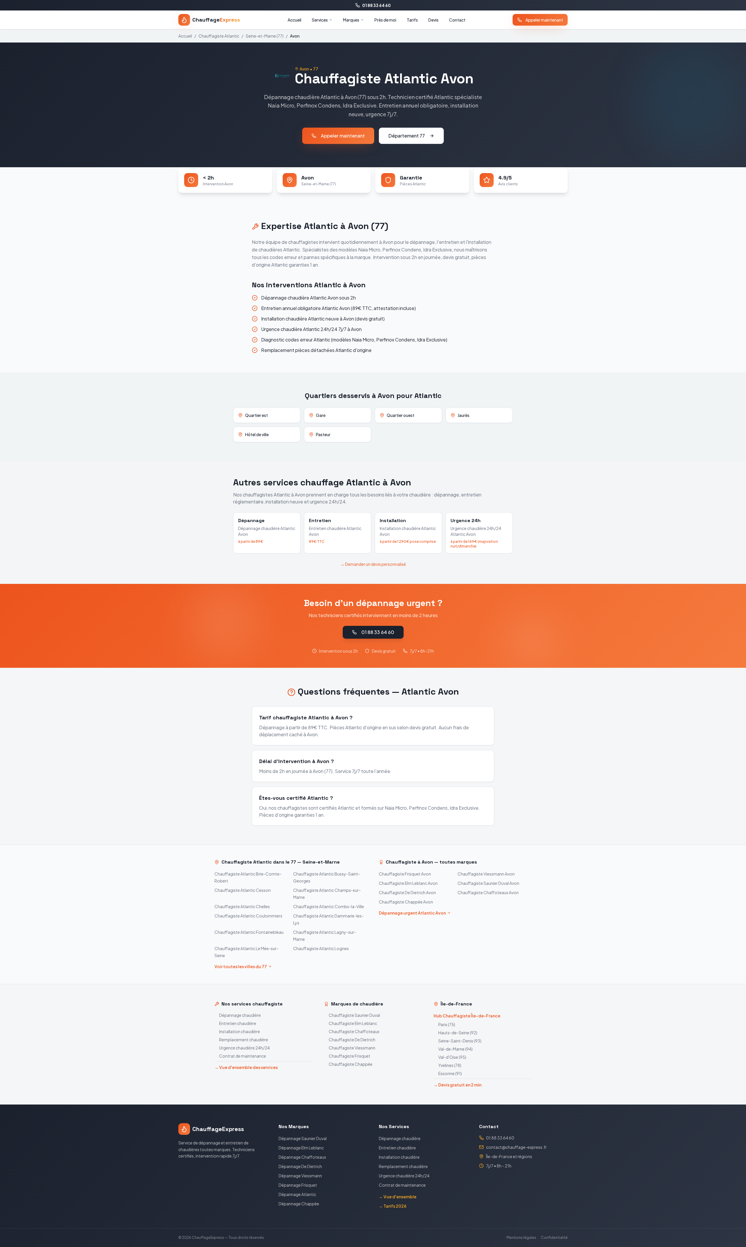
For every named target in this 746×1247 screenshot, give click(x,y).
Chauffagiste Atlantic (218, 35)
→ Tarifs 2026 (393, 1206)
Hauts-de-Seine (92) (457, 1032)
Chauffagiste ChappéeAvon (406, 901)
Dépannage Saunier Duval (303, 1138)
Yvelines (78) (449, 1065)
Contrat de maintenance (242, 1055)
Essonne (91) (450, 1073)
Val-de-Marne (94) (455, 1049)
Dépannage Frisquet (298, 1185)
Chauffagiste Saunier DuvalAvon (488, 883)
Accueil (294, 19)
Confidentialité (554, 1237)
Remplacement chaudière (243, 1039)
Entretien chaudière (237, 1023)
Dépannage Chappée (299, 1203)
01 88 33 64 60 (376, 5)
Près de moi (385, 19)
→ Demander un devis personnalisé (373, 564)
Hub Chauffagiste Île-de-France (467, 1015)
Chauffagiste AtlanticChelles (242, 906)
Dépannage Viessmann (300, 1175)
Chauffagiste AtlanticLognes (321, 948)
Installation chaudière (239, 1031)
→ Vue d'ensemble (397, 1196)
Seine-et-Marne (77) (265, 35)
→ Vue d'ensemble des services (246, 1067)
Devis (433, 19)
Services (320, 19)
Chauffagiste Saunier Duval (354, 1015)
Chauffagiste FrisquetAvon (405, 873)
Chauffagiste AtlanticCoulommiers (248, 915)
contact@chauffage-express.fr (516, 1147)
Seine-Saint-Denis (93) (459, 1040)
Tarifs (412, 19)
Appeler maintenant (544, 19)
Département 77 (406, 136)
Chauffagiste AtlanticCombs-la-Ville (328, 906)
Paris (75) (446, 1024)
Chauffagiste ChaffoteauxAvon (488, 892)
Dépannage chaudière (240, 1015)
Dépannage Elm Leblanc (301, 1147)
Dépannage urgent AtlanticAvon (412, 912)
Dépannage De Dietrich (300, 1166)
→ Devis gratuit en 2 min (457, 1084)
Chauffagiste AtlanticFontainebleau (249, 932)
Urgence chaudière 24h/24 (244, 1047)
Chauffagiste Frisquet (349, 1055)
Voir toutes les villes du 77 (240, 966)
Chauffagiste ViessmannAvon (486, 873)
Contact (457, 19)
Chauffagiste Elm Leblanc (353, 1023)
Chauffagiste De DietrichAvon (407, 892)
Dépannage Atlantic (297, 1194)
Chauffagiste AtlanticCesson (242, 890)
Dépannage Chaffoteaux (302, 1157)
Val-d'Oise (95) (452, 1057)
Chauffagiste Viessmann (352, 1047)
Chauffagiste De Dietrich (352, 1039)
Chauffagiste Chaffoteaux (354, 1031)
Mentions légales (521, 1237)
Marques (351, 19)
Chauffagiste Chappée (350, 1064)
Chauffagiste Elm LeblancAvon (408, 883)
